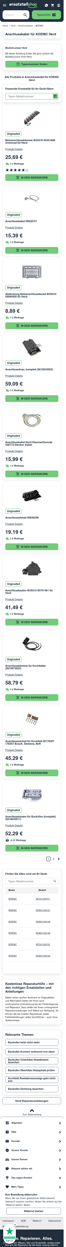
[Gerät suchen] (55, 881)
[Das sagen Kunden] (60, 1177)
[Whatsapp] (46, 5)
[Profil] (58, 5)
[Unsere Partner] (60, 1159)
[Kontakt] (60, 1141)
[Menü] (5, 5)
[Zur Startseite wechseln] (23, 5)
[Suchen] (25, 14)
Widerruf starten (33, 1211)
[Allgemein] (60, 1122)
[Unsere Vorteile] (60, 1150)
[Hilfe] (60, 1132)
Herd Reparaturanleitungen (31, 1101)
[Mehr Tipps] (60, 1186)
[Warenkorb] (52, 5)
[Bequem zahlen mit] (60, 1168)
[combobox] (12, 14)
